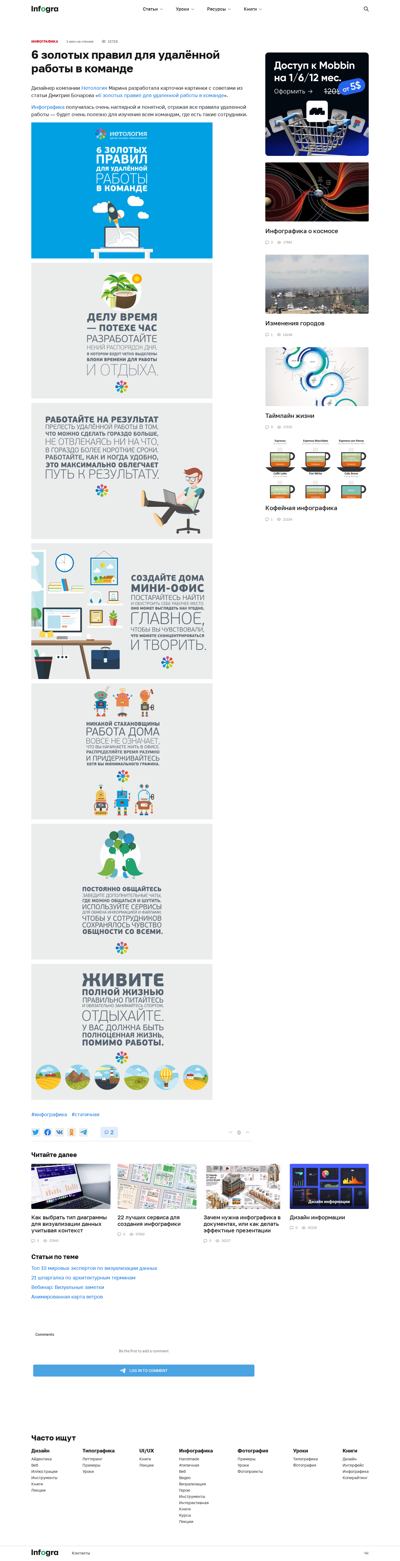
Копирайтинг (355, 1477)
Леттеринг (92, 1459)
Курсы (185, 1515)
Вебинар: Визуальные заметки (67, 1287)
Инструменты (44, 1477)
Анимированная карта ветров (67, 1297)
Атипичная (189, 1465)
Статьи (150, 9)
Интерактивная (194, 1502)
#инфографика (49, 1114)
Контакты (81, 1553)
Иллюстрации (44, 1471)
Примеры (91, 1465)
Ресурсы (216, 9)
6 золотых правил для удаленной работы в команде (161, 95)
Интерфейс (353, 1465)
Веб (34, 1465)
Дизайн (350, 1459)
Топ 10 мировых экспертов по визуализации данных (94, 1268)
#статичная (85, 1114)
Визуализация (192, 1484)
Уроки (182, 9)
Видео (184, 1477)
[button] (366, 9)
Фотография (304, 1465)
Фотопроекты (250, 1471)
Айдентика (41, 1459)
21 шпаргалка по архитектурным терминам (83, 1278)
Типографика (305, 1459)
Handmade (189, 1459)
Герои (184, 1490)
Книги (250, 9)
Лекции (38, 1490)
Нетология (94, 88)
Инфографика (44, 41)
